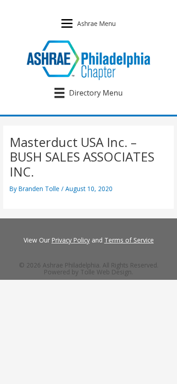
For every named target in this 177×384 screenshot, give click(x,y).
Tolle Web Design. (106, 272)
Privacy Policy (71, 240)
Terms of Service (129, 240)
